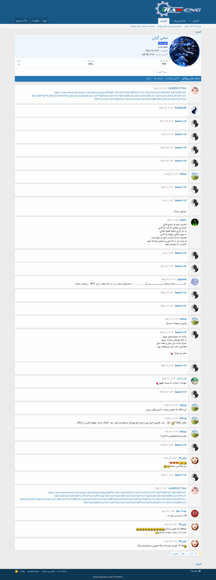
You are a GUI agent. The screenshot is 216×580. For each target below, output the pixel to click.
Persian (195, 571)
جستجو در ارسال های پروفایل (142, 26)
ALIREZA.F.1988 (178, 88)
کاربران (163, 21)
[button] (190, 21)
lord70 (183, 220)
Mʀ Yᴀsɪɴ (181, 511)
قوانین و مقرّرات (48, 571)
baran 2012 (181, 121)
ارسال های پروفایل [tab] (191, 79)
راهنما (22, 571)
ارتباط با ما (61, 571)
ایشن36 (183, 458)
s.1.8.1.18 (182, 379)
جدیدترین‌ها (180, 21)
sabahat (182, 280)
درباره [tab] (148, 79)
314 (164, 64)
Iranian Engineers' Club (108, 577)
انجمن (196, 21)
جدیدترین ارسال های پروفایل (169, 26)
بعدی (176, 553)
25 (183, 553)
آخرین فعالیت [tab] (172, 79)
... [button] (188, 553)
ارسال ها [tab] (158, 79)
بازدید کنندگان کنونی (192, 26)
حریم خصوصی (33, 571)
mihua (183, 174)
